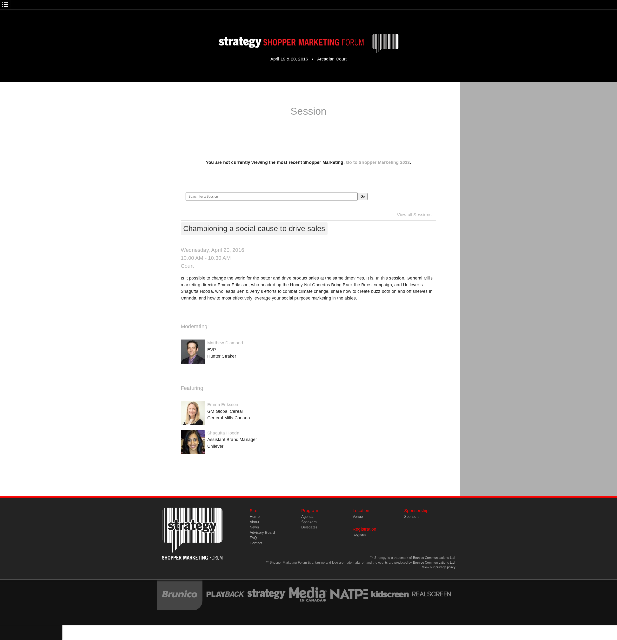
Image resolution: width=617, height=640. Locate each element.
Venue (358, 517)
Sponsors (412, 517)
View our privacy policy (439, 567)
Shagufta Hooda (223, 432)
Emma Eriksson (222, 404)
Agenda (307, 517)
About (254, 522)
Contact (256, 543)
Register (359, 535)
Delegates (309, 527)
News (254, 527)
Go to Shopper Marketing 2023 (378, 162)
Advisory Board (262, 532)
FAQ (253, 538)
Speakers (309, 522)
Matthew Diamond (225, 342)
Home (255, 517)
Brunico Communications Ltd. (434, 558)
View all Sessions (414, 214)
